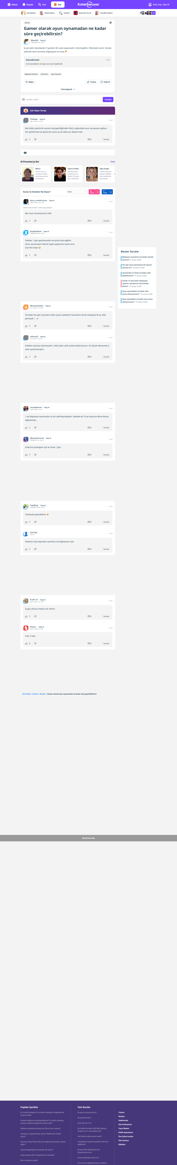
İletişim (121, 1116)
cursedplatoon (36, 407)
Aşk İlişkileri (31, 13)
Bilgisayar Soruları (31, 74)
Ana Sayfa (26, 694)
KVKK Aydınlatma (125, 1132)
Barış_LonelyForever (38, 200)
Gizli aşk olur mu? (85, 1123)
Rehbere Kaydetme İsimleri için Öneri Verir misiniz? (40, 1128)
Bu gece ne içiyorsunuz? (87, 1112)
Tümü (112, 162)
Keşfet (29, 4)
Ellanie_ (33, 627)
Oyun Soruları (56, 74)
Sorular (43, 694)
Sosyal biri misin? (84, 1118)
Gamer (27, 23)
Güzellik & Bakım (106, 13)
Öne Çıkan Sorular (125, 1136)
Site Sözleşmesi (125, 1124)
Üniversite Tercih (85, 13)
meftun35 (34, 337)
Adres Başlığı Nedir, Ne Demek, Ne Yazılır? (36, 1150)
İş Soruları (44, 74)
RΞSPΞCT (34, 600)
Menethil (34, 40)
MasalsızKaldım (36, 306)
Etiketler (121, 1144)
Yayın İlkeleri (123, 1128)
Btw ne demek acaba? (29, 1160)
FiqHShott (34, 505)
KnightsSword (35, 231)
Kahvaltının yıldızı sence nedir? (90, 1136)
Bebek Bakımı (50, 13)
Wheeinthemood (37, 438)
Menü (15, 4)
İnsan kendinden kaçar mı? (88, 1158)
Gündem (67, 13)
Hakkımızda (123, 1120)
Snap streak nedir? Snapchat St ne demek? (37, 1155)
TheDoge (34, 119)
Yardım (121, 1112)
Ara (44, 4)
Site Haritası (123, 1140)
